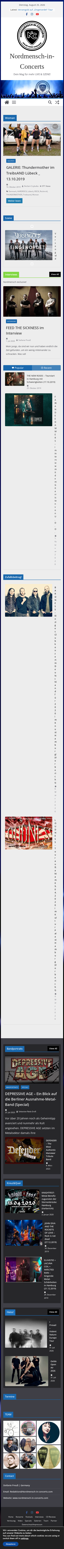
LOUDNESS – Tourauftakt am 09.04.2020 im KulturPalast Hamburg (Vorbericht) (56, 905)
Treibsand (27, 194)
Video (20, 1520)
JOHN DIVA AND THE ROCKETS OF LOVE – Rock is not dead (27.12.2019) (51, 1233)
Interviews (11, 321)
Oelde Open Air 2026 (54, 1366)
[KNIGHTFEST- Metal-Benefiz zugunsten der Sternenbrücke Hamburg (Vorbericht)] (22, 1203)
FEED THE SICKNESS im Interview (25, 330)
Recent (48, 367)
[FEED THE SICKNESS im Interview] (32, 301)
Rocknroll (43, 191)
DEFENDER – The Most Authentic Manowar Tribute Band (51, 1150)
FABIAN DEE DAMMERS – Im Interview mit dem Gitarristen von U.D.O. (56, 464)
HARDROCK (22, 191)
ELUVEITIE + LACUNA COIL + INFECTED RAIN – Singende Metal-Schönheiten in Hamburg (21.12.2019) (50, 1274)
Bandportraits (12, 1087)
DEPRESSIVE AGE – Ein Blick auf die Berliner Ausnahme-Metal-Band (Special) (31, 1099)
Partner (54, 1520)
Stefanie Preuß (24, 340)
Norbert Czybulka (31, 186)
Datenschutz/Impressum (32, 1524)
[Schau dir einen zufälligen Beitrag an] (57, 102)
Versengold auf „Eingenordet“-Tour (35, 9)
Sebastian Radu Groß (27, 1111)
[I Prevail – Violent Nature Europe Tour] (26, 1336)
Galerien (10, 161)
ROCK (36, 191)
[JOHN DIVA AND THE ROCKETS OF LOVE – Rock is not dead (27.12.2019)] (23, 1237)
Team (46, 1520)
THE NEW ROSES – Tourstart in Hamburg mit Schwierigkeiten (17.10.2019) (41, 378)
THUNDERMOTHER (14, 194)
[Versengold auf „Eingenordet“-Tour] (28, 246)
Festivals (29, 1517)
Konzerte (19, 1517)
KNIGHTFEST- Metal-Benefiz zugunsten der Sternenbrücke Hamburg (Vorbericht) (49, 1200)
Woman (35, 194)
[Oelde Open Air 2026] (26, 1371)
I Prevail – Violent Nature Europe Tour (53, 1331)
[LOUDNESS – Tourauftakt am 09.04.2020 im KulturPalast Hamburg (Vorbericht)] (28, 919)
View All (55, 274)
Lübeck (30, 191)
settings (24, 1538)
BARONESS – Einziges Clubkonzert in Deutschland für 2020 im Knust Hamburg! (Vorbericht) (56, 685)
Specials (25, 1087)
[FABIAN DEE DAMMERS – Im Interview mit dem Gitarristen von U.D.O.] (28, 409)
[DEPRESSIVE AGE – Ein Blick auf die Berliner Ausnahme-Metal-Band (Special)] (32, 1069)
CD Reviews (51, 1517)
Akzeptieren (10, 1544)
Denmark (12, 191)
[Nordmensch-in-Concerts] (6, 102)
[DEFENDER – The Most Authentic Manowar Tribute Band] (24, 1154)
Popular (19, 367)
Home (10, 1517)
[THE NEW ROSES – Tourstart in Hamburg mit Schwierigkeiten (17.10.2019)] (14, 379)
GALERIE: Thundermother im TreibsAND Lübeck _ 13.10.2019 (30, 173)
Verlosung (11, 1520)
